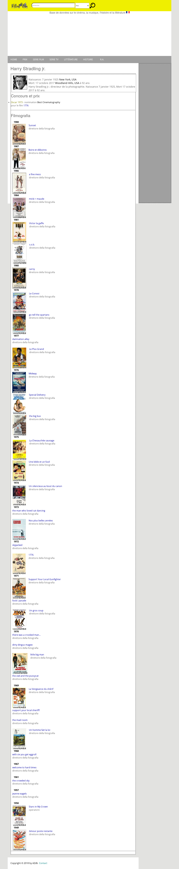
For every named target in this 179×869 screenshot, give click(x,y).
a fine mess (35, 174)
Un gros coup (36, 610)
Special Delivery (37, 394)
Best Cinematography (48, 102)
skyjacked (17, 545)
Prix (25, 59)
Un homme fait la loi (39, 729)
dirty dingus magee (22, 644)
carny (32, 269)
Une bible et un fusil (39, 461)
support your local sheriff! (26, 710)
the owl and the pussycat (25, 675)
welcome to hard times (24, 767)
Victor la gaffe (36, 223)
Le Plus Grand (36, 349)
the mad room (20, 720)
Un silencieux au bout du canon (45, 486)
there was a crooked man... (26, 634)
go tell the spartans (39, 314)
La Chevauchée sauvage (41, 440)
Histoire (88, 59)
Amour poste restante (40, 831)
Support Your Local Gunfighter (45, 579)
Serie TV (54, 59)
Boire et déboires (38, 149)
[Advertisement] (89, 35)
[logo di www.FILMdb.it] (19, 5)
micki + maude (36, 198)
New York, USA (67, 79)
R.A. (102, 59)
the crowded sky (21, 780)
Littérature (71, 59)
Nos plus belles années (41, 520)
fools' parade (19, 600)
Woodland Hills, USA (67, 83)
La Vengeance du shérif (41, 688)
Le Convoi (34, 293)
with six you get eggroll (24, 754)
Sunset (32, 125)
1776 (26, 105)
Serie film (38, 59)
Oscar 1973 (17, 102)
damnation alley (20, 339)
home (13, 59)
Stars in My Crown (38, 806)
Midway (33, 373)
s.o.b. (32, 244)
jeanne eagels (19, 793)
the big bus (35, 416)
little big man (37, 654)
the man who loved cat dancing (28, 510)
